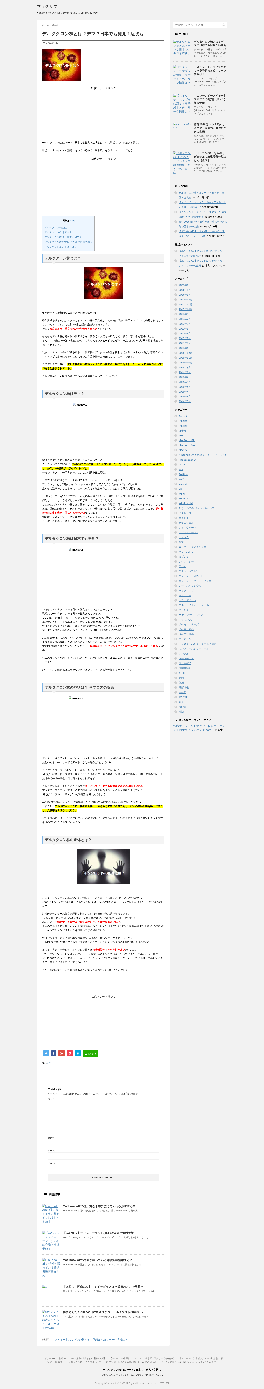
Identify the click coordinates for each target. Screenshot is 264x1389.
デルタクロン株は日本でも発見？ (63, 237)
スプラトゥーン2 (188, 532)
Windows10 (186, 503)
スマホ (182, 542)
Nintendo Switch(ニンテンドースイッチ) (202, 454)
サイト (51, 1163)
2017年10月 (185, 309)
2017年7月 (185, 319)
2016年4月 (185, 391)
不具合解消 (185, 663)
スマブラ (184, 537)
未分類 (182, 692)
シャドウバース (187, 527)
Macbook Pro (187, 445)
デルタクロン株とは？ (56, 227)
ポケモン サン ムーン (191, 614)
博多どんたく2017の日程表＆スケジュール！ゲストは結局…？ (103, 1312)
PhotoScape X (187, 459)
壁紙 (181, 682)
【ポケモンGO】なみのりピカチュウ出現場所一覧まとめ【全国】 (210, 156)
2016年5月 (185, 386)
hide (71, 220)
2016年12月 (185, 353)
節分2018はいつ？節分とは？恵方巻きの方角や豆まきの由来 (210, 128)
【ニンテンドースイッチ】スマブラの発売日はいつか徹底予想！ (210, 99)
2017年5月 (185, 328)
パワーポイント (187, 600)
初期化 (182, 673)
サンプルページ (93, 1362)
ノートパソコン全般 (190, 585)
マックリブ (47, 6)
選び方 (182, 707)
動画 (181, 677)
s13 (181, 469)
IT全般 (182, 430)
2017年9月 (185, 314)
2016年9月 (185, 367)
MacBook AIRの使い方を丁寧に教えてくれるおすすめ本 (99, 1206)
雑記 (49, 1063)
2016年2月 (185, 401)
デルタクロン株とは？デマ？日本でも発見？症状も (210, 43)
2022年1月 (185, 285)
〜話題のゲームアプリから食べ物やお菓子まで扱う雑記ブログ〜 (132, 1375)
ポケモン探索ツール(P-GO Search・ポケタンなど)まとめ (188, 1362)
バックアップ (186, 590)
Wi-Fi (182, 493)
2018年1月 (185, 294)
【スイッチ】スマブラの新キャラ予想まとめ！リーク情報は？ (90, 1339)
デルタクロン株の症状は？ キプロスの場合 (68, 242)
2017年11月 (185, 304)
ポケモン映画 (186, 634)
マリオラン (185, 639)
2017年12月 (185, 299)
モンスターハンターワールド (195, 648)
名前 (51, 1138)
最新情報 (184, 687)
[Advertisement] (103, 115)
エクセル (184, 517)
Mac (181, 435)
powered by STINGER (158, 1383)
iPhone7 (184, 425)
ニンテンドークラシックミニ (195, 580)
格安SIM (183, 697)
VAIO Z (183, 484)
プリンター (185, 610)
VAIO (181, 479)
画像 (181, 702)
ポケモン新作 (186, 629)
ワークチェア (186, 658)
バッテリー (185, 595)
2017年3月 (185, 338)
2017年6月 (185, 323)
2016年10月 (185, 362)
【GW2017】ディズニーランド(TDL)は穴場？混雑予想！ (100, 1233)
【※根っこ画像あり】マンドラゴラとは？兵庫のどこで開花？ (103, 1286)
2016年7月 (185, 377)
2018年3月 (185, 290)
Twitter (183, 474)
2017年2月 (185, 343)
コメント (53, 1099)
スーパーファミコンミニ (192, 547)
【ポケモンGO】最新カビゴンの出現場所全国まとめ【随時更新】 (74, 1358)
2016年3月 (185, 396)
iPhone (183, 421)
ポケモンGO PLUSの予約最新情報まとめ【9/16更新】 (131, 1362)
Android (183, 416)
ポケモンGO (185, 619)
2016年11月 (185, 357)
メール (52, 1150)
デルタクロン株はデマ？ (58, 232)
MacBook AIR (187, 440)
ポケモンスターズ (189, 624)
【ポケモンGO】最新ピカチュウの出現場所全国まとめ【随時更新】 (142, 1358)
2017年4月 (185, 333)
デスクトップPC (188, 571)
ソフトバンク (186, 551)
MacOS (183, 450)
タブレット (185, 556)
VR (180, 488)
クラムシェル (186, 522)
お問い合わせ (75, 1362)
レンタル (184, 653)
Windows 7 (185, 498)
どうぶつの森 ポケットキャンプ (197, 508)
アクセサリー (186, 513)
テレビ (182, 566)
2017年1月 (185, 348)
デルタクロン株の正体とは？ (60, 246)
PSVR (182, 464)
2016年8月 (185, 372)
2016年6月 (185, 382)
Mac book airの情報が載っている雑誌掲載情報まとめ (98, 1260)
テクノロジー (186, 561)
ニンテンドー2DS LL (190, 576)
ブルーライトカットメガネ (194, 605)
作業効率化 (185, 668)
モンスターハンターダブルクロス (197, 643)
